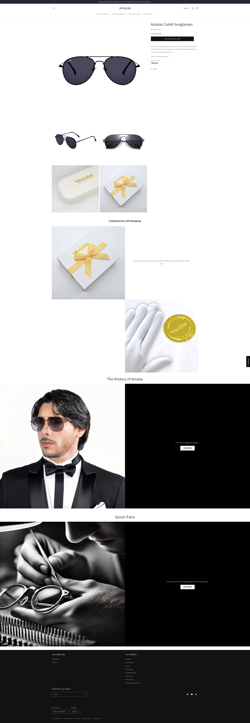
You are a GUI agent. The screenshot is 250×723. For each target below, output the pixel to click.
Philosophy (129, 669)
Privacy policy (76, 718)
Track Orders (56, 659)
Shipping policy (96, 718)
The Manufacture (130, 673)
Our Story (128, 659)
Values (127, 666)
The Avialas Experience (132, 683)
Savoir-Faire (129, 676)
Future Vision (129, 679)
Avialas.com (59, 718)
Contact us (55, 662)
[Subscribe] (85, 694)
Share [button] (155, 69)
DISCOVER (187, 448)
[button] (54, 8)
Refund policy (67, 718)
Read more (154, 63)
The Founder (129, 662)
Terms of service (86, 718)
